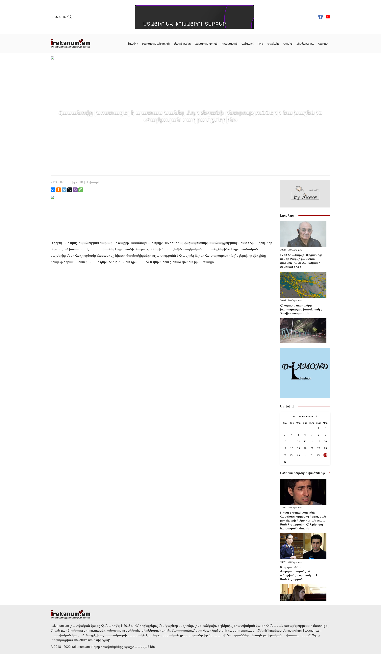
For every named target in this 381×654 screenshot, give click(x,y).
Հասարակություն (206, 43)
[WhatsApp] (80, 189)
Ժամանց (273, 43)
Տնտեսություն (305, 43)
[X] (69, 189)
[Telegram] (64, 189)
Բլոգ (260, 43)
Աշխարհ (247, 43)
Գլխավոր (131, 43)
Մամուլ (287, 43)
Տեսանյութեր (182, 43)
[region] (305, 282)
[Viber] (75, 189)
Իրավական (229, 43)
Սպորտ (323, 43)
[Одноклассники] (58, 189)
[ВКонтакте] (53, 189)
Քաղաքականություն (156, 43)
